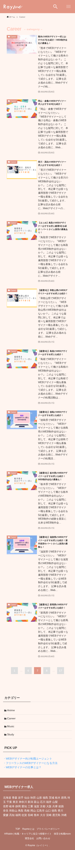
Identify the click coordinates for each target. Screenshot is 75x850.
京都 (42, 806)
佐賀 (24, 815)
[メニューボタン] (68, 6)
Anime (11, 710)
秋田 (33, 797)
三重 (30, 806)
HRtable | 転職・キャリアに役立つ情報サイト (28, 833)
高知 (12, 815)
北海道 (7, 797)
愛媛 (5, 815)
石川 (42, 801)
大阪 (49, 806)
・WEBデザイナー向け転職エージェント (27, 758)
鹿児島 (56, 815)
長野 (5, 806)
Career (11, 718)
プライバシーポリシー (48, 829)
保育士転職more (62, 833)
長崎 (30, 815)
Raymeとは (28, 829)
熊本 (36, 815)
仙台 (27, 797)
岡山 (33, 810)
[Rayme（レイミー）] (13, 6)
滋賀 (36, 806)
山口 (48, 810)
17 (60, 670)
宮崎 (49, 815)
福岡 (18, 815)
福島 (45, 797)
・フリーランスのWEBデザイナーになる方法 (30, 763)
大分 (42, 815)
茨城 (51, 797)
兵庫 (55, 806)
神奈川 (23, 801)
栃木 (57, 797)
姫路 (61, 806)
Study (10, 734)
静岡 (18, 806)
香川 (60, 810)
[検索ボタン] (55, 6)
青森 (14, 797)
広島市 (41, 810)
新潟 (30, 801)
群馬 (64, 797)
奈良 (5, 810)
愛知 (24, 806)
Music (10, 726)
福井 (49, 801)
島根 (27, 810)
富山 (36, 801)
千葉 (9, 801)
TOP (17, 829)
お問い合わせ (43, 838)
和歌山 (13, 810)
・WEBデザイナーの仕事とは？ (22, 767)
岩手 (20, 797)
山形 (39, 797)
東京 (15, 801)
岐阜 (12, 806)
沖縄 (64, 815)
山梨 (55, 801)
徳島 (54, 810)
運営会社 (29, 838)
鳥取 (20, 810)
